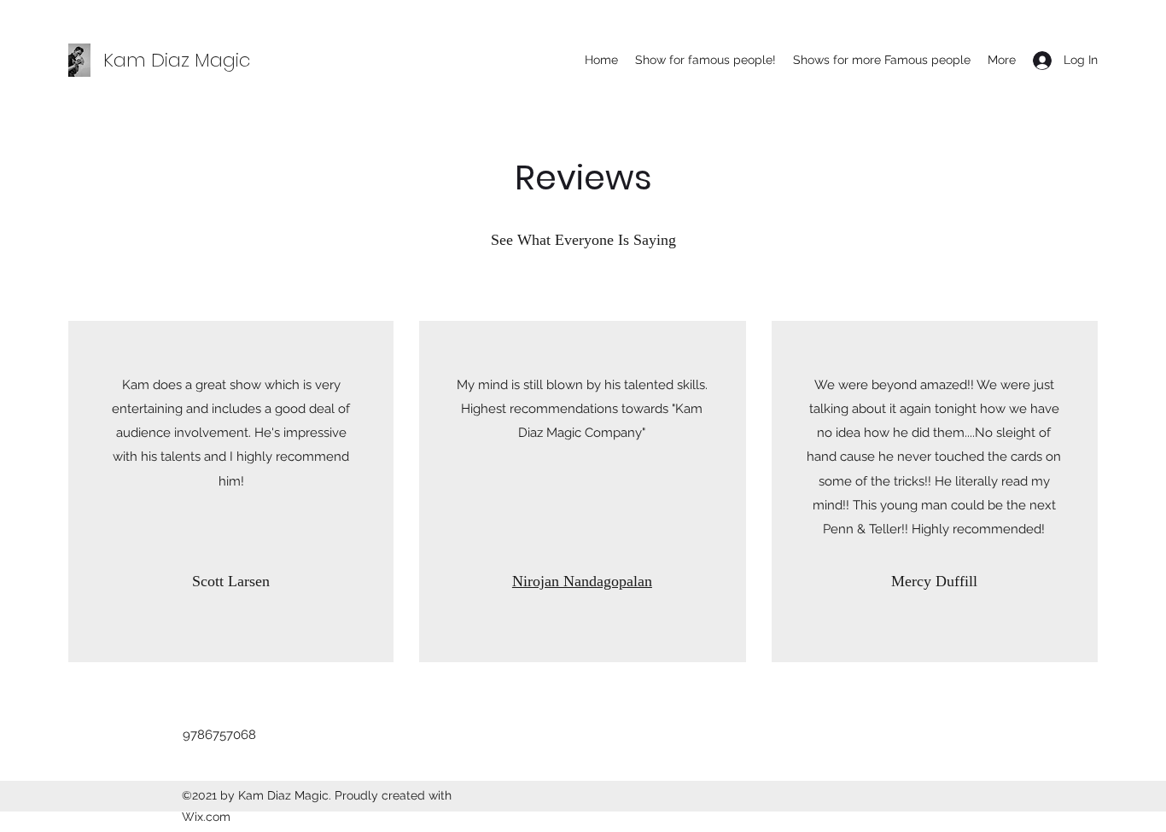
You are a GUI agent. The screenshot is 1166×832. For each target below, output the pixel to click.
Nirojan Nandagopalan (582, 581)
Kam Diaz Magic (176, 60)
